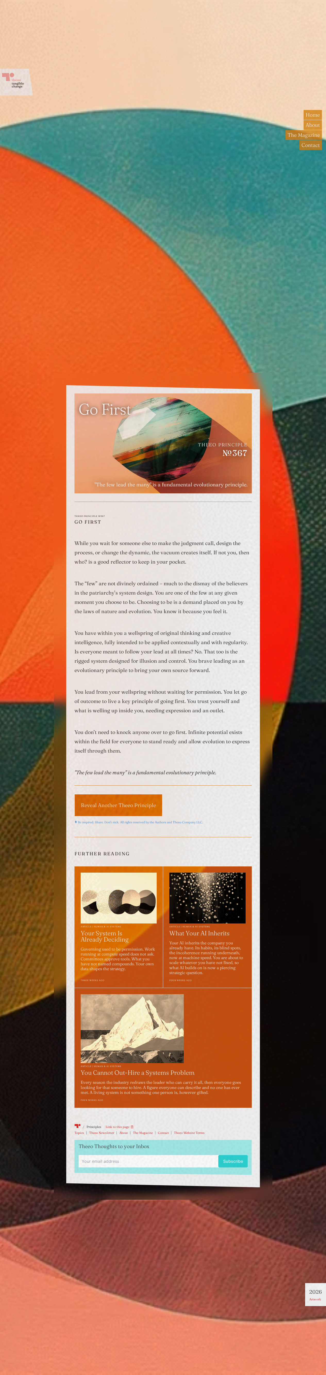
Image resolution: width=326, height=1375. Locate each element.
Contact (311, 145)
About (313, 125)
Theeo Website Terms (189, 1133)
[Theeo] (16, 82)
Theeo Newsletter (101, 1133)
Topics (79, 1133)
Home (313, 115)
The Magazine (304, 135)
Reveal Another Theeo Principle (118, 805)
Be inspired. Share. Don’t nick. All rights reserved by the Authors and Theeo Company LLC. (140, 822)
